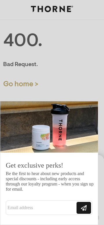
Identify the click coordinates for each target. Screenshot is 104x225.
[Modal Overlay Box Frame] (49, 163)
